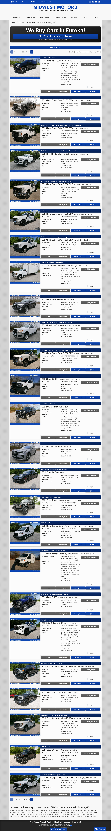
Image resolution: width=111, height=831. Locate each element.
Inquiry (48, 91)
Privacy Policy (67, 824)
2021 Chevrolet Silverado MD (64, 266)
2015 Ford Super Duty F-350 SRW (68, 666)
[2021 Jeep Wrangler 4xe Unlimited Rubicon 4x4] (25, 756)
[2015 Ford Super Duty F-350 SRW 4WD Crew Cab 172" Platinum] (25, 673)
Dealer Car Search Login (44, 825)
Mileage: (63, 82)
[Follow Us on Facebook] (89, 2)
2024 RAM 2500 (61, 325)
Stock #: (63, 84)
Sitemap (58, 825)
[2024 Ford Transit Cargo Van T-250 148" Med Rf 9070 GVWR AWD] (25, 532)
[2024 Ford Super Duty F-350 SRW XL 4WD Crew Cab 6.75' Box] (25, 359)
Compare (91, 87)
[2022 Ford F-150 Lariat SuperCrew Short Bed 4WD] (25, 699)
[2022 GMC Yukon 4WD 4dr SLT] (25, 413)
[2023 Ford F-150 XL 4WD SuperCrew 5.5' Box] (25, 603)
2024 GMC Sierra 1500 (61, 623)
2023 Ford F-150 (59, 597)
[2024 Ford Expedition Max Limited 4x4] (25, 306)
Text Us (93, 91)
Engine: (63, 66)
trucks (63, 810)
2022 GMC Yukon (55, 407)
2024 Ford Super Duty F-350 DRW (67, 184)
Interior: (44, 66)
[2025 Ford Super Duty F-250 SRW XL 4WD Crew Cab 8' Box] (25, 134)
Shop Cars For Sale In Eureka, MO (47, 824)
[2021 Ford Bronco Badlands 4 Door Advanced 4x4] (25, 506)
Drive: (44, 68)
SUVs (67, 810)
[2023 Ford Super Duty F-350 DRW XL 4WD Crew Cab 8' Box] (25, 246)
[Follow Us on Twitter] (93, 2)
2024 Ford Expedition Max (58, 299)
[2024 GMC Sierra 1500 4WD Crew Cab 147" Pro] (25, 629)
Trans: (44, 70)
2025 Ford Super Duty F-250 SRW (66, 128)
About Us (57, 824)
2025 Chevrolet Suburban (62, 61)
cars (59, 810)
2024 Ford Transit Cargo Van (68, 526)
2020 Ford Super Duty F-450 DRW (69, 778)
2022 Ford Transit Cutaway (68, 554)
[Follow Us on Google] (99, 2)
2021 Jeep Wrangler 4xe (61, 750)
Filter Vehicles (56, 47)
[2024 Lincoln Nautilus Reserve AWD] (25, 453)
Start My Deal (78, 91)
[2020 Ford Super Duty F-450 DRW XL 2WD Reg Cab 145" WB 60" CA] (25, 784)
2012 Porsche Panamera (56, 472)
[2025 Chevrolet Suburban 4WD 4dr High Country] (25, 67)
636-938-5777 (45, 2)
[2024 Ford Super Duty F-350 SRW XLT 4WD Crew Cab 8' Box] (25, 220)
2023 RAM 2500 (61, 379)
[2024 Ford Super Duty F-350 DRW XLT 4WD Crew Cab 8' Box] (25, 190)
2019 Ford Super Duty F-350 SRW (66, 718)
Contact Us (61, 824)
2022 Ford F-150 (61, 692)
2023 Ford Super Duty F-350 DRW (66, 240)
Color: (44, 63)
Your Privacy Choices (64, 825)
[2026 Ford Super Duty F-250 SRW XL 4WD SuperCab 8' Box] (25, 107)
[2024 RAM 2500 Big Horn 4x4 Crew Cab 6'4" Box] (25, 332)
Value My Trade (63, 91)
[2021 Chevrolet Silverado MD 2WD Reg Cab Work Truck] (25, 272)
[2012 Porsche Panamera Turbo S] (25, 478)
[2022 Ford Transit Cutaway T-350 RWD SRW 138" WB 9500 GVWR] (25, 560)
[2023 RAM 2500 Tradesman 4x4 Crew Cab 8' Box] (25, 385)
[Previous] (11, 52)
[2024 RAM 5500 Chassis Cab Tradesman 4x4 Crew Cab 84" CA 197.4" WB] (25, 160)
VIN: (62, 63)
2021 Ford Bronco (61, 500)
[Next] (31, 52)
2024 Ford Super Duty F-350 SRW (67, 214)
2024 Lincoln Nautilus (57, 446)
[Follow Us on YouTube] (96, 2)
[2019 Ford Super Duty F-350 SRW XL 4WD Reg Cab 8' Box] (25, 725)
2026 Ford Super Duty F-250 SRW (66, 100)
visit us (48, 816)
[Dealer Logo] (55, 8)
